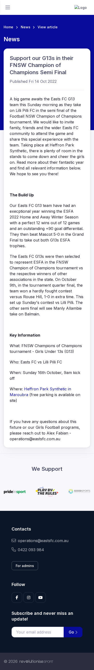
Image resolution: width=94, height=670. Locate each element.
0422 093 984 (31, 549)
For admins (25, 566)
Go (72, 632)
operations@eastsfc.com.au (43, 540)
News (25, 27)
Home (8, 27)
